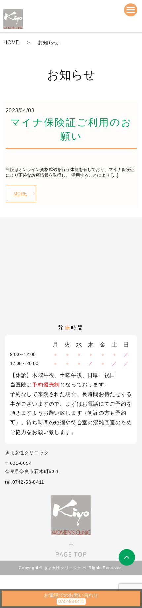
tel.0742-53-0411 (24, 482)
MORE (20, 193)
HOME (11, 42)
